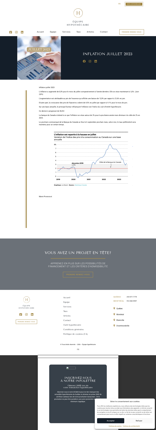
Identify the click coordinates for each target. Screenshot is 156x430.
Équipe (53, 32)
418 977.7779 (132, 297)
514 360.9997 (132, 301)
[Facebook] (84, 61)
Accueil (40, 32)
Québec (119, 308)
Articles (90, 32)
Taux (78, 32)
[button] (78, 356)
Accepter (111, 421)
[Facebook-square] (11, 32)
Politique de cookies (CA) (75, 334)
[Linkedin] (22, 32)
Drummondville (122, 326)
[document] (78, 392)
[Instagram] (16, 32)
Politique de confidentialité (131, 426)
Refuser (139, 421)
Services (66, 32)
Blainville (120, 320)
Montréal (120, 314)
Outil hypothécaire (72, 325)
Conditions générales (73, 329)
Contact (103, 32)
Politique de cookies (115, 426)
